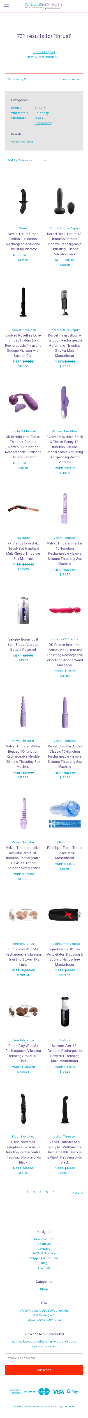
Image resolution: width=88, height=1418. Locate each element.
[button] (44, 79)
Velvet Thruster (22, 142)
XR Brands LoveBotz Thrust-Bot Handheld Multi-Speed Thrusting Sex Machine (23, 551)
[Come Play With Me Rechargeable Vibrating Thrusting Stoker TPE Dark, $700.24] (23, 1011)
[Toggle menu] (6, 6)
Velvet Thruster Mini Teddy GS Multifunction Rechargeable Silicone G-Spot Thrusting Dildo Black (65, 1152)
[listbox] (33, 160)
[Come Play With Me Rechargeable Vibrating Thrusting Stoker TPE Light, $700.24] (23, 914)
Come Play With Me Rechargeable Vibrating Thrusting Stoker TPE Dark (23, 1053)
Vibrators (18, 113)
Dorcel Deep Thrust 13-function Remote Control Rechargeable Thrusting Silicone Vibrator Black (65, 244)
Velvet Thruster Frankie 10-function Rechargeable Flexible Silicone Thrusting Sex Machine (65, 553)
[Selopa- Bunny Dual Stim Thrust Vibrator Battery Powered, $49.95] (23, 610)
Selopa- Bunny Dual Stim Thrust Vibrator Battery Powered (23, 644)
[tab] (44, 52)
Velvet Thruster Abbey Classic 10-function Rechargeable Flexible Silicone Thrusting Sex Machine (65, 756)
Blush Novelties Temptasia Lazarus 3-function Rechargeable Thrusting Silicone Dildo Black (23, 1152)
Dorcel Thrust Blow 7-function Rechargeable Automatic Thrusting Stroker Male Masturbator (65, 345)
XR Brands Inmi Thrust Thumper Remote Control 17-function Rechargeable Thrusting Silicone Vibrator (23, 447)
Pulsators (18, 118)
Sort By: (12, 160)
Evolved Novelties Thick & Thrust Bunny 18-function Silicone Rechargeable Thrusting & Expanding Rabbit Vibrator (65, 449)
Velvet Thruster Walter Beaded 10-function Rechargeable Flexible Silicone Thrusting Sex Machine (23, 756)
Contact (44, 1249)
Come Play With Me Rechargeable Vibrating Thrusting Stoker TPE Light (23, 957)
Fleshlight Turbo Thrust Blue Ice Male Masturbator (65, 853)
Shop (15, 108)
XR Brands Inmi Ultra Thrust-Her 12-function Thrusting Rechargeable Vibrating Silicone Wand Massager (65, 655)
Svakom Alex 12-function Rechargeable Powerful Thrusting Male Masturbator (65, 1053)
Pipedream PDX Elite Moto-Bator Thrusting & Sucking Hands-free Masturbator (64, 957)
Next (76, 1192)
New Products (44, 1239)
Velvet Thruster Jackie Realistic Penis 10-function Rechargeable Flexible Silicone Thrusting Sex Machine (23, 858)
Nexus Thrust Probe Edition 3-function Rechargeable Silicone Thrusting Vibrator (23, 241)
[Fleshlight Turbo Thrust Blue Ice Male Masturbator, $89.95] (65, 813)
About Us (44, 1244)
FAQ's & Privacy (44, 1253)
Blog (44, 1263)
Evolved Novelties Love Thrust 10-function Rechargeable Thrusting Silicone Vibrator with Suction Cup (23, 345)
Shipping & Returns (44, 1258)
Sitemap (44, 1268)
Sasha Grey (43, 123)
